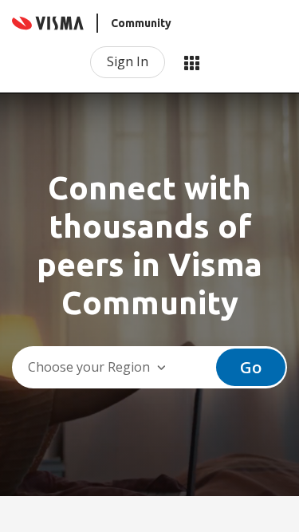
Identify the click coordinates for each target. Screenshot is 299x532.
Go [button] (251, 367)
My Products (191, 62)
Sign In (127, 61)
